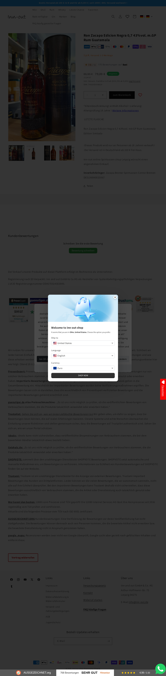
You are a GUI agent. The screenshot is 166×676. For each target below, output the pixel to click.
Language (56, 350)
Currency (55, 362)
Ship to (54, 337)
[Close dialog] (115, 298)
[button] (83, 343)
